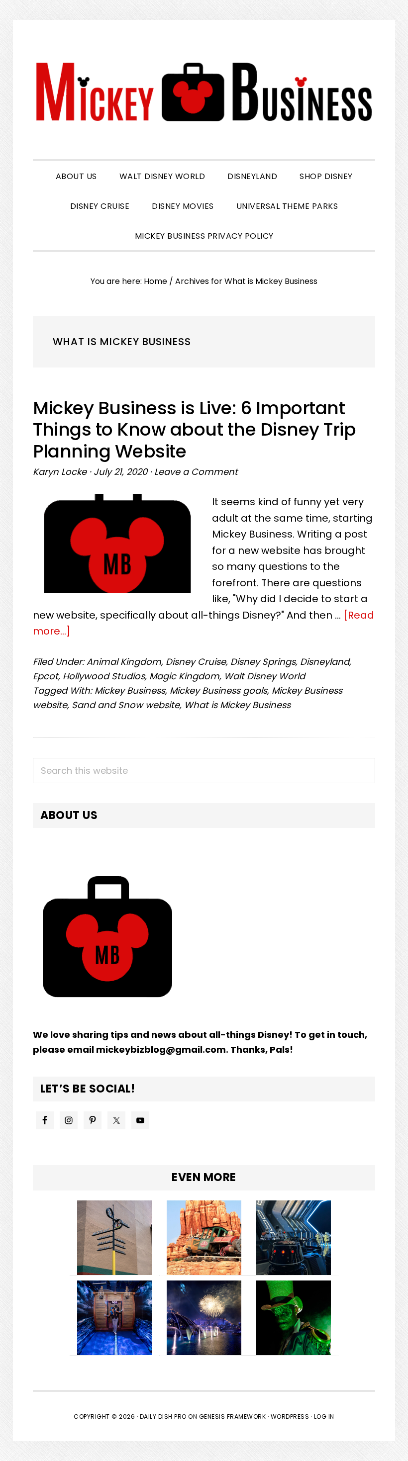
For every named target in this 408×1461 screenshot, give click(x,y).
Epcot (45, 676)
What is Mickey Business (237, 705)
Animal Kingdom (124, 661)
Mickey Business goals (218, 690)
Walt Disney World (264, 676)
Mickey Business (204, 92)
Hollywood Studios (104, 676)
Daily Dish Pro (163, 1416)
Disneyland (324, 661)
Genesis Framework (232, 1416)
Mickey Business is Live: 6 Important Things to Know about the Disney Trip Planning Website (194, 429)
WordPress (290, 1416)
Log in (324, 1416)
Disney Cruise (196, 661)
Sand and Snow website (126, 705)
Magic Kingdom (184, 676)
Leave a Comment (196, 471)
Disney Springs (263, 661)
